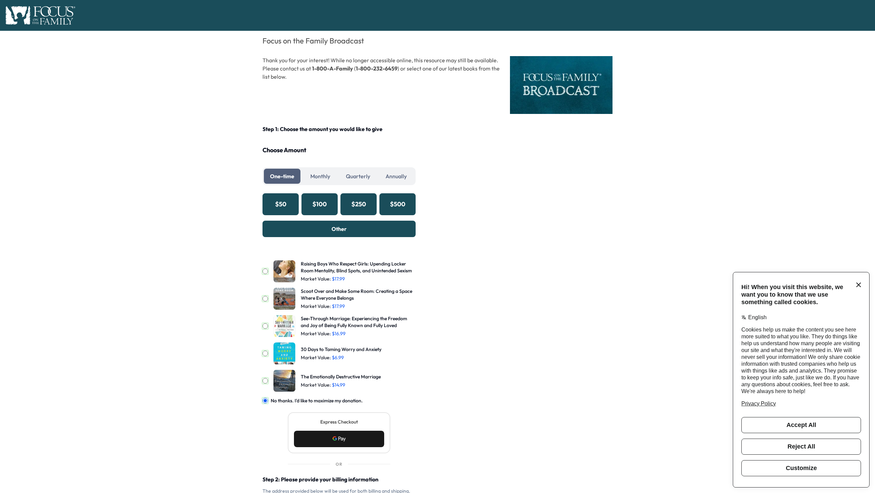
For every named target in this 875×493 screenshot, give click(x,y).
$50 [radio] (280, 204)
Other (339, 228)
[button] (339, 439)
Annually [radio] (396, 176)
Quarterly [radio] (358, 176)
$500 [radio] (397, 204)
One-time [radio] (282, 176)
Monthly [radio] (320, 176)
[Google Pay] (339, 439)
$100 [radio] (319, 204)
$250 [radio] (358, 204)
